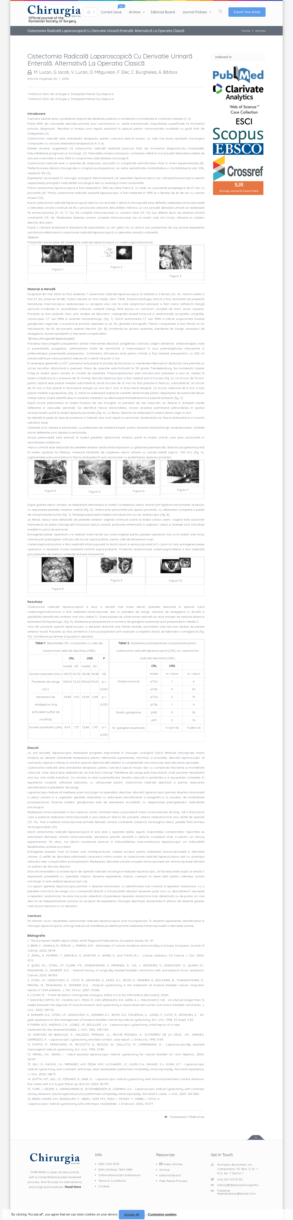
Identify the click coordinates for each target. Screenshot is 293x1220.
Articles (260, 30)
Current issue (111, 12)
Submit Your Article (247, 12)
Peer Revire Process (173, 1180)
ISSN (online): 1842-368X (115, 1169)
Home (246, 30)
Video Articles (172, 1164)
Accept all (131, 1215)
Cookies (104, 1186)
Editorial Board (163, 12)
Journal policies (194, 12)
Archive (134, 12)
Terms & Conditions (112, 1180)
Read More (73, 1187)
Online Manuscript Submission (119, 1175)
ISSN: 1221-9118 (108, 1163)
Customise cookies (162, 1214)
